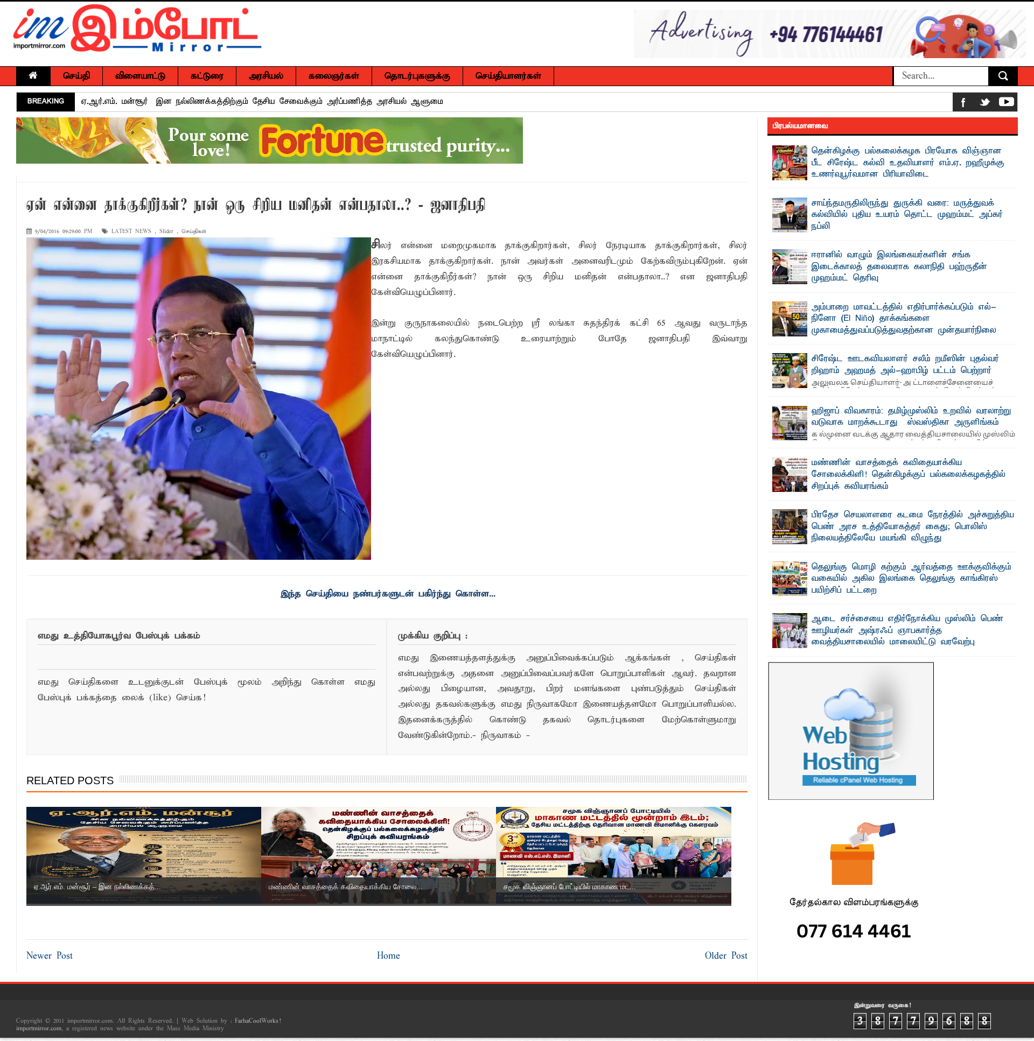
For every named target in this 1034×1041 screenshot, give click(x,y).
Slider (166, 231)
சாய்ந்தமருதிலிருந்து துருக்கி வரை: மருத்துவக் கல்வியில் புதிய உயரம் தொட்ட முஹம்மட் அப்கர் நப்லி (907, 215)
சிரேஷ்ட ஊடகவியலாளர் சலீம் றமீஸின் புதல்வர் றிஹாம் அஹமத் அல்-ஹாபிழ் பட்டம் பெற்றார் (905, 365)
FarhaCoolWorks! (258, 1021)
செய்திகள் (193, 231)
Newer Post (49, 956)
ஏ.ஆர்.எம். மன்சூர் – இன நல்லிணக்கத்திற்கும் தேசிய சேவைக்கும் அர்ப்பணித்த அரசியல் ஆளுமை (262, 102)
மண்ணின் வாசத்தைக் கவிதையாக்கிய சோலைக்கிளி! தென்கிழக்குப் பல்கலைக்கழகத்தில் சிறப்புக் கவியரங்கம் (908, 474)
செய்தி (76, 76)
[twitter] (985, 104)
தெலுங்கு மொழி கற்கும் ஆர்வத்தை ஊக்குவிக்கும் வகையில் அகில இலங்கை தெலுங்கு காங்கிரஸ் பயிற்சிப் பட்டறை (911, 579)
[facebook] (963, 104)
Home (388, 956)
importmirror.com (38, 1028)
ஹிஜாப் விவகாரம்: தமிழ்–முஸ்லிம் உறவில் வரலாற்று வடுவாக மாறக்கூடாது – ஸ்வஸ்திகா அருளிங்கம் (911, 417)
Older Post (726, 956)
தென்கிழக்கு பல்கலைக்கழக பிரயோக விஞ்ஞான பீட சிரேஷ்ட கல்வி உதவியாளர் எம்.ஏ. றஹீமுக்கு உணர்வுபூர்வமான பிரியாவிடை (908, 163)
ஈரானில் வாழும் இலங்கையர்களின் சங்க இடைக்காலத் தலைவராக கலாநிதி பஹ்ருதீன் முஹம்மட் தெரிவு (899, 267)
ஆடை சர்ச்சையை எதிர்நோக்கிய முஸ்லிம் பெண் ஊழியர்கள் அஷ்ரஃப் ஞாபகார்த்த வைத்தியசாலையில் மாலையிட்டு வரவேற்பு (907, 631)
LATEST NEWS (131, 231)
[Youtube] (1006, 104)
